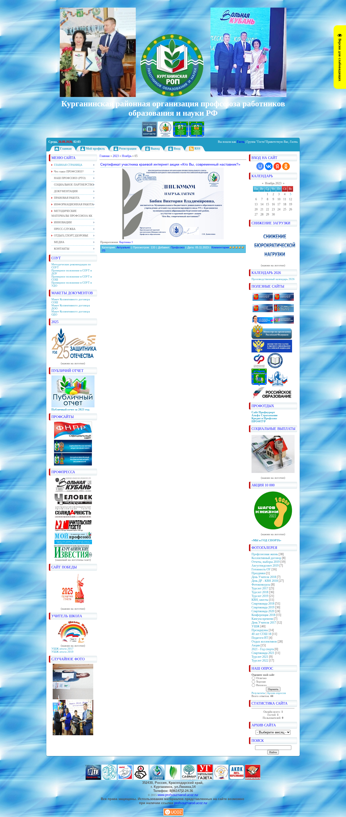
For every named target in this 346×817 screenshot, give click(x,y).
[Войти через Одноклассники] (286, 166)
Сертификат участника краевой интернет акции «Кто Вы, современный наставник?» (170, 164)
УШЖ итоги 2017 (62, 648)
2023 (116, 156)
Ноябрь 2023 (273, 183)
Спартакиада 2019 (263, 607)
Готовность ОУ (261, 569)
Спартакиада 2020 (263, 611)
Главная (105, 156)
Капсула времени (262, 619)
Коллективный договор (266, 558)
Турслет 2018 (260, 592)
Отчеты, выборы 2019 (266, 562)
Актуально (123, 247)
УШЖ (256, 626)
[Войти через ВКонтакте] (269, 166)
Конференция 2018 (263, 615)
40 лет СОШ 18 (261, 634)
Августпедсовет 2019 (265, 565)
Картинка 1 (126, 242)
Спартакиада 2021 (263, 653)
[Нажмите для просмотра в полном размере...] (173, 238)
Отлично (261, 678)
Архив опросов (276, 692)
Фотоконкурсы (261, 584)
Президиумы (260, 630)
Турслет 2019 (260, 596)
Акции (256, 645)
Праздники (258, 573)
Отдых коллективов (264, 641)
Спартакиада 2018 (263, 603)
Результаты (258, 692)
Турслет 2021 (260, 657)
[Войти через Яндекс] (277, 166)
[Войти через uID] (260, 166)
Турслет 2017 (260, 588)
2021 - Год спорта (263, 649)
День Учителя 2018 (264, 577)
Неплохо (261, 685)
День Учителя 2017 (264, 622)
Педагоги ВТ (260, 638)
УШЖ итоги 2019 (62, 651)
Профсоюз (177, 247)
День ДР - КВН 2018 (265, 581)
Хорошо (261, 681)
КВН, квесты (260, 600)
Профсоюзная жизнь (265, 554)
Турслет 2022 (260, 660)
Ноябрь (126, 156)
